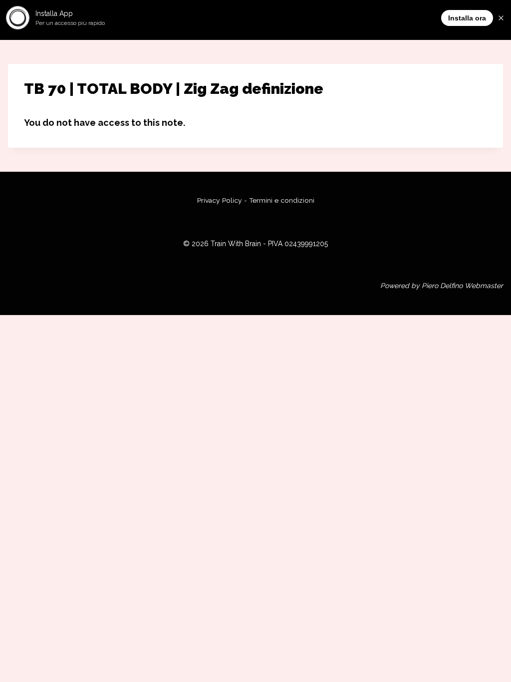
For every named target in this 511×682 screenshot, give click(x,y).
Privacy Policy (219, 200)
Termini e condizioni (281, 200)
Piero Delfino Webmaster (462, 286)
